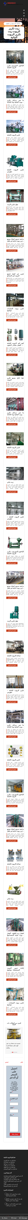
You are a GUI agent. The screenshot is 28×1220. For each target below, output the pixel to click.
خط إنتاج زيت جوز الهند (9, 1164)
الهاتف (12, 1107)
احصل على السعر (12, 77)
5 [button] (16, 1052)
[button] (23, 10)
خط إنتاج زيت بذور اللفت (9, 1165)
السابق (6, 1062)
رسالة (12, 1115)
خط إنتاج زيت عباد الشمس (10, 1160)
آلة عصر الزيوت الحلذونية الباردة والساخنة (13, 1176)
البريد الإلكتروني (14, 1100)
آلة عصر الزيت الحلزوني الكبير (11, 1184)
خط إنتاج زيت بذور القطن (9, 1167)
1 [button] (11, 1052)
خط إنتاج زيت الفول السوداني (10, 1169)
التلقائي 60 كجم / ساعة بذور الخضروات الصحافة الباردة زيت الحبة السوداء (11, 1046)
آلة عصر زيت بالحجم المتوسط (10, 1186)
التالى (21, 1062)
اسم (11, 1092)
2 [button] (12, 1052)
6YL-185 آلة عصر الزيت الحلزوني (11, 1179)
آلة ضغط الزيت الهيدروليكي (10, 1177)
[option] (12, 1039)
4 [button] (15, 1052)
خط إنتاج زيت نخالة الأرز (9, 1162)
